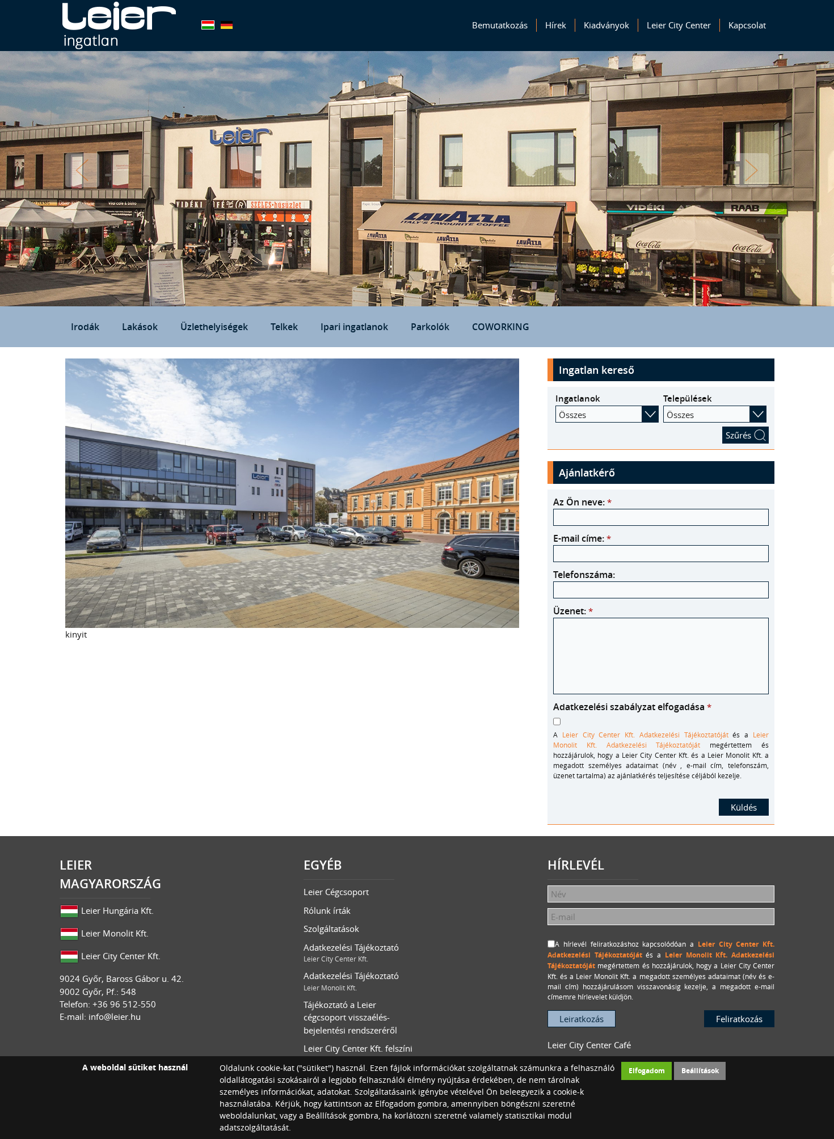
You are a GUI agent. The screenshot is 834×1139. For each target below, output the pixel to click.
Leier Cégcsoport (336, 891)
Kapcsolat (747, 25)
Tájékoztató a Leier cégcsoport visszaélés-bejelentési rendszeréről (350, 1017)
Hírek (555, 25)
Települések (687, 398)
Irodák (85, 326)
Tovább (752, 170)
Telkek (284, 326)
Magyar (207, 24)
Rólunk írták (327, 910)
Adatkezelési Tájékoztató (351, 953)
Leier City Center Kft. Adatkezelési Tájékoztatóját (645, 734)
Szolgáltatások (331, 928)
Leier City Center (679, 25)
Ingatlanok (577, 398)
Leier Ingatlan (119, 25)
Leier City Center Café (589, 1045)
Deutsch (226, 24)
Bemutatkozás (500, 25)
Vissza (82, 170)
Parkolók (430, 326)
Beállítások (700, 1070)
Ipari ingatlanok (354, 326)
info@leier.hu (115, 1016)
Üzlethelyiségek (214, 326)
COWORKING (500, 326)
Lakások (140, 326)
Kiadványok (606, 25)
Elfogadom (647, 1070)
